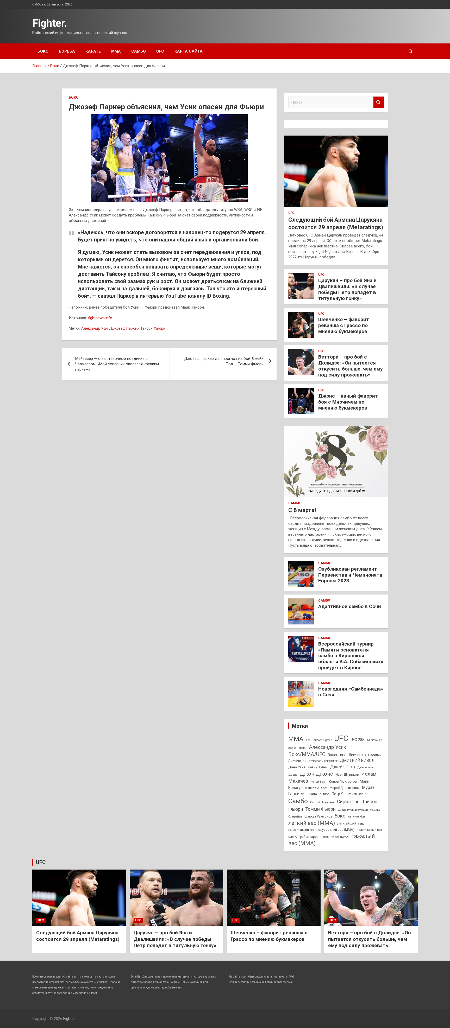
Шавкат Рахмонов (318, 816)
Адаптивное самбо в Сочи (349, 606)
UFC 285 (357, 740)
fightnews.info (100, 318)
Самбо (138, 51)
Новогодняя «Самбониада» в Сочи (350, 692)
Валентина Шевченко (347, 754)
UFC (160, 51)
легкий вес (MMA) (311, 823)
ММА (116, 51)
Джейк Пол (342, 766)
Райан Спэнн (357, 794)
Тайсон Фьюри (152, 328)
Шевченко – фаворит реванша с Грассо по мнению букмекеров (343, 325)
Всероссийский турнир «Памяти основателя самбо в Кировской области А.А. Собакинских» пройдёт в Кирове (350, 656)
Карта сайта (188, 51)
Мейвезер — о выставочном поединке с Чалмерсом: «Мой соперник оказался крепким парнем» (117, 364)
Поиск (378, 102)
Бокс (43, 51)
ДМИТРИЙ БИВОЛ (357, 760)
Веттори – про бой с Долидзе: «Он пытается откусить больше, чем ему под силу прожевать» (350, 366)
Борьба (67, 51)
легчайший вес (350, 823)
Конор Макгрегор (343, 781)
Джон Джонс (316, 774)
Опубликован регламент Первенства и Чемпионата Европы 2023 (350, 575)
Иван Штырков (347, 774)
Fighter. (49, 23)
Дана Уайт (296, 767)
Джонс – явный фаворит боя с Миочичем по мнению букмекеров (348, 402)
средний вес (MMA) (336, 837)
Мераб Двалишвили (345, 788)
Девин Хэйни (318, 767)
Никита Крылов (318, 794)
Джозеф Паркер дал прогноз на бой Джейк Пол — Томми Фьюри (224, 361)
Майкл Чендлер (316, 788)
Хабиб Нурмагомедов (353, 810)
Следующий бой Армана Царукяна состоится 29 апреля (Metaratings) (78, 936)
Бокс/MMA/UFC (306, 754)
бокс (340, 816)
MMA (295, 739)
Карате (93, 51)
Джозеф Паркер (125, 328)
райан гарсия (310, 837)
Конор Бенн (318, 781)
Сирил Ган (348, 801)
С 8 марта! (302, 510)
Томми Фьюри (320, 809)
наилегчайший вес (301, 830)
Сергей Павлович (322, 802)
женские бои (356, 816)
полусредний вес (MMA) (335, 830)
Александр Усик (95, 328)
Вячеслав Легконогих (323, 761)
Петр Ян (339, 794)
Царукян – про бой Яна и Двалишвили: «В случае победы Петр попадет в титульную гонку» (347, 289)
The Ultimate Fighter (319, 740)
